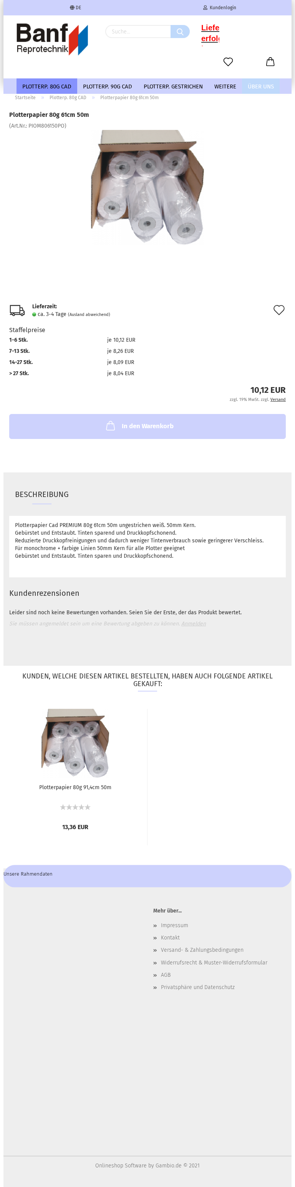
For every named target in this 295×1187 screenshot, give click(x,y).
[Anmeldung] (270, 62)
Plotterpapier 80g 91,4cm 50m (75, 787)
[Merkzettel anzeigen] (228, 62)
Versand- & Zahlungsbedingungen (202, 950)
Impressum (174, 925)
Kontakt (170, 937)
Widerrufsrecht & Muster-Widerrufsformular (214, 962)
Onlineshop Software (121, 1165)
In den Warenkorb (148, 426)
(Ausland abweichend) (89, 314)
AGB (166, 975)
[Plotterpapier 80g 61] (147, 187)
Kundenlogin (221, 7)
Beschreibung (42, 494)
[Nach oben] (273, 1175)
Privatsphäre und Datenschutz (198, 987)
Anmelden (193, 623)
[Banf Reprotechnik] (51, 39)
